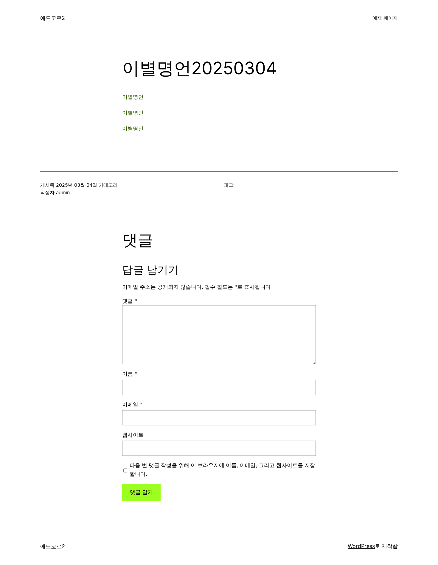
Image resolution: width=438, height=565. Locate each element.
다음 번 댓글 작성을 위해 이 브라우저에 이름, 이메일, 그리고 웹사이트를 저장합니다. (222, 469)
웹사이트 (133, 435)
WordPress (361, 546)
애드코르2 (52, 18)
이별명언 (133, 97)
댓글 (129, 301)
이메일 (132, 404)
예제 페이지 (385, 18)
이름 (129, 374)
